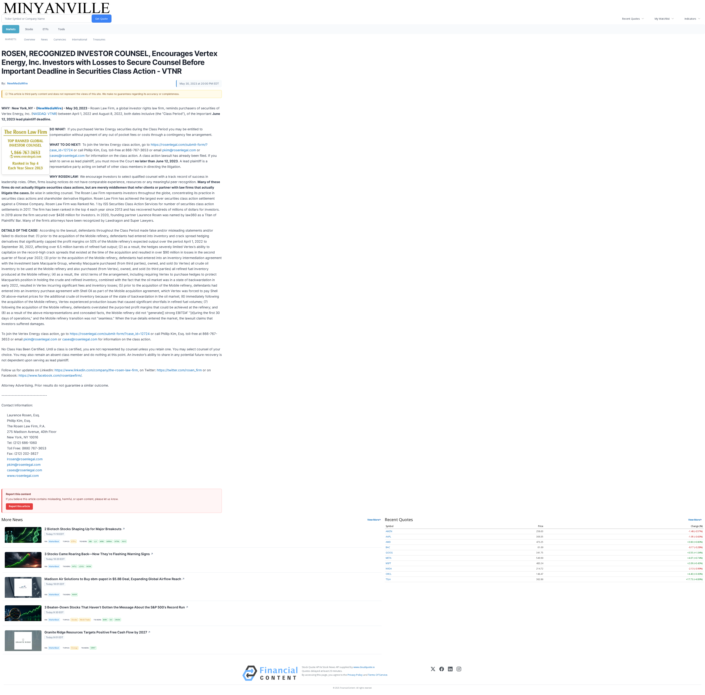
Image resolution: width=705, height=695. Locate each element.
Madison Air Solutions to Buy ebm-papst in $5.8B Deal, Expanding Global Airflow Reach (114, 579)
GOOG (389, 552)
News (44, 39)
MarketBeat (54, 541)
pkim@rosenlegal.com (179, 150)
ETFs (45, 29)
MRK (102, 541)
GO (111, 620)
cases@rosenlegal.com (67, 156)
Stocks (29, 29)
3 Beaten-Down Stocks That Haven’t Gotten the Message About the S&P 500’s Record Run (116, 607)
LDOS (81, 566)
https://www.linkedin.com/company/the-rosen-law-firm (96, 370)
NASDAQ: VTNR (44, 114)
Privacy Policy (355, 674)
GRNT (93, 648)
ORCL (388, 574)
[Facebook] (441, 673)
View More (373, 519)
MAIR (74, 595)
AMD (388, 542)
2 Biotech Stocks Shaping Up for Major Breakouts (84, 529)
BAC (388, 547)
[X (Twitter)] (433, 673)
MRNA (109, 541)
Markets (11, 29)
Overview (29, 39)
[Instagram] (459, 673)
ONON (117, 620)
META (388, 558)
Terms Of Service (377, 674)
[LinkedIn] (450, 673)
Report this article (19, 506)
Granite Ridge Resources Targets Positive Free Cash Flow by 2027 (97, 632)
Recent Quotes (631, 18)
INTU (74, 566)
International (79, 39)
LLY (95, 541)
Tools (61, 29)
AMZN (389, 531)
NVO (124, 541)
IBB (90, 541)
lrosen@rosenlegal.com (25, 459)
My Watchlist (662, 18)
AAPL (388, 536)
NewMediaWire (49, 108)
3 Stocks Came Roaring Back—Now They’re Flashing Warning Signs (98, 554)
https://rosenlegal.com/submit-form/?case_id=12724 (110, 334)
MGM (88, 566)
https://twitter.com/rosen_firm (179, 370)
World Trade (85, 620)
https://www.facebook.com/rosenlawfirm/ (50, 375)
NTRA (117, 541)
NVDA (389, 568)
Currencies (60, 39)
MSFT (388, 563)
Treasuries (99, 39)
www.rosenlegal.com (23, 476)
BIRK (105, 620)
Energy (74, 648)
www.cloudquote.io (364, 667)
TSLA (388, 579)
